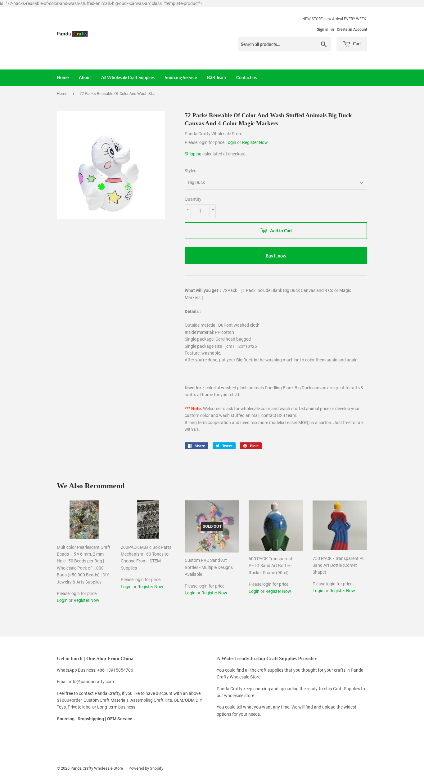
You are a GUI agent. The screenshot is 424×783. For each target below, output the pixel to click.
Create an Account (352, 29)
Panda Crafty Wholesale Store (96, 768)
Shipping (193, 153)
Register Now (255, 142)
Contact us (246, 77)
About (85, 77)
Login (231, 142)
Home (63, 77)
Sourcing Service (181, 77)
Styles (190, 170)
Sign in (322, 29)
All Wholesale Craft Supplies (128, 77)
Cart (356, 43)
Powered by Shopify (146, 768)
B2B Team (216, 77)
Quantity (193, 199)
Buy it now (276, 255)
